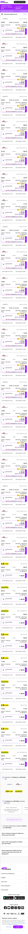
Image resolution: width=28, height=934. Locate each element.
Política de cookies (21, 922)
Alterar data (24, 11)
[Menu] (27, 2)
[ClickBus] (4, 2)
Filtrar (25, 14)
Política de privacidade (13, 924)
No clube (20, 31)
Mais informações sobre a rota (14, 819)
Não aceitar (9, 927)
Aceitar (18, 927)
